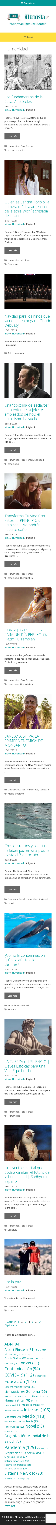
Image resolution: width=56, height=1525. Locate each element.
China (43, 1358)
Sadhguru (12, 1229)
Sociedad (39, 459)
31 (40, 1321)
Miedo (33, 1416)
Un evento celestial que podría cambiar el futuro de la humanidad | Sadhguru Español (27, 1174)
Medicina (25, 260)
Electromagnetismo (19, 1387)
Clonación (10, 1363)
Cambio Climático (15, 1358)
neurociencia (28, 1421)
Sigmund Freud (15, 1457)
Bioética (12, 1009)
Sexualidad (36, 1453)
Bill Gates (11, 1354)
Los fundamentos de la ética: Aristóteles (23, 99)
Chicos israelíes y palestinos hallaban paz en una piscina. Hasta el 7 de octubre (27, 850)
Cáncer (40, 1375)
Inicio (7, 109)
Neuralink (10, 1421)
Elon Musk (14, 1392)
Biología (12, 1005)
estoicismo (13, 463)
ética (22, 149)
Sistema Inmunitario (16, 1460)
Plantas (42, 1448)
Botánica (24, 1354)
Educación (13, 264)
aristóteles (13, 149)
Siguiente (11, 1325)
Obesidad (10, 1431)
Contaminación (22, 1368)
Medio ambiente (16, 793)
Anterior (10, 1321)
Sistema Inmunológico (17, 1464)
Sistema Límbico (15, 1468)
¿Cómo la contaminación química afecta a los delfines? (24, 960)
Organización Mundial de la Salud (27, 1438)
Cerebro (32, 1358)
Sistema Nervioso (23, 1473)
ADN (12, 1344)
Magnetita (12, 1417)
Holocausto (24, 1396)
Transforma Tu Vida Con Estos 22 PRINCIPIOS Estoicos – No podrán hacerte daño (24, 522)
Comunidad (13, 1306)
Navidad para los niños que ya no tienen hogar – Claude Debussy (27, 321)
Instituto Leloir (12, 1405)
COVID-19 (19, 1375)
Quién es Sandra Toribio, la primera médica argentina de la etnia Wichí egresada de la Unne (26, 208)
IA (34, 1400)
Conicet (29, 1362)
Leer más (12, 136)
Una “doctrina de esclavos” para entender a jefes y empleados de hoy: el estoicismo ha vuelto (26, 412)
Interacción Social (13, 1410)
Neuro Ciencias (14, 1426)
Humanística (26, 577)
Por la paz (12, 1281)
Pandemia (20, 1447)
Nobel (34, 1426)
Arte (10, 352)
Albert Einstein (19, 1349)
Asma (41, 1350)
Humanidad (18, 109)
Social (10, 1478)
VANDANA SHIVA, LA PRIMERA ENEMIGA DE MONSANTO (23, 741)
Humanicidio (40, 1396)
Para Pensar (27, 145)
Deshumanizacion (17, 789)
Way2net (9, 1506)
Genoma (36, 1391)
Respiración (15, 1453)
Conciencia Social (16, 899)
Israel (11, 903)
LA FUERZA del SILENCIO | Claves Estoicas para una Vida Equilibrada (27, 1066)
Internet (37, 1410)
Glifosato (10, 1396)
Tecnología (23, 1479)
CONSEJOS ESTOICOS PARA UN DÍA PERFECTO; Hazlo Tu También (25, 634)
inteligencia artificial (33, 1404)
